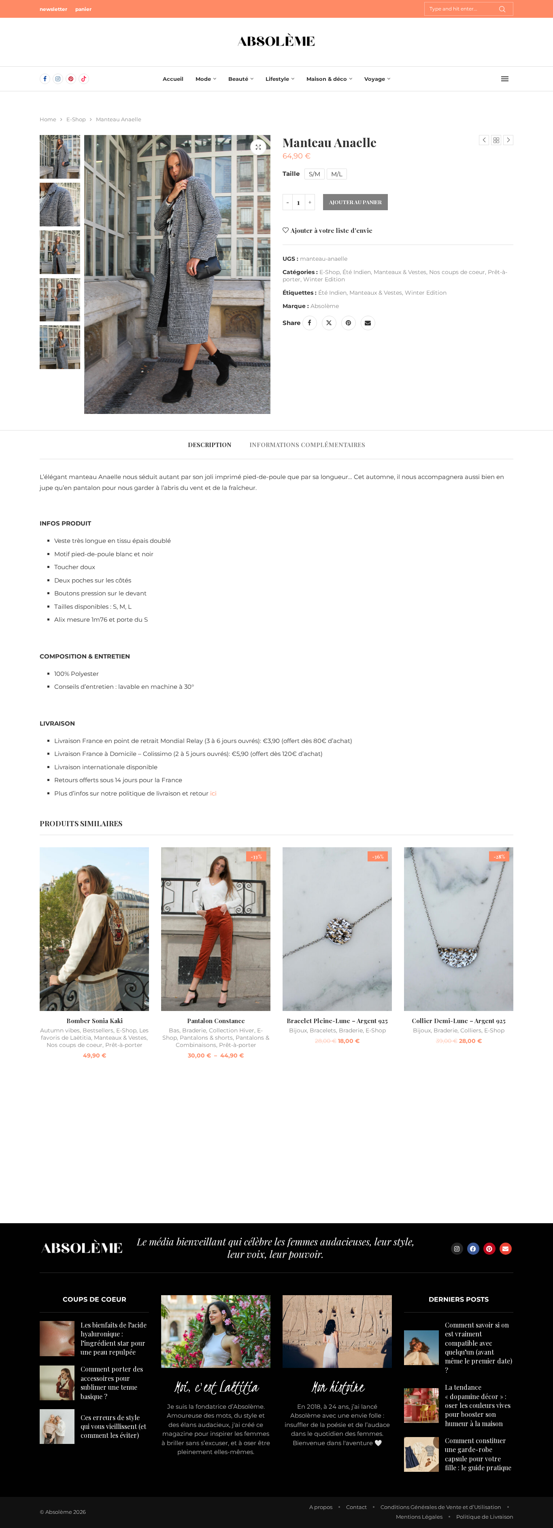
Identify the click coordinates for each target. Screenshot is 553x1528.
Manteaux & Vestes (400, 272)
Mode (203, 79)
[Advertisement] (276, 1146)
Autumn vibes (60, 1030)
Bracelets (323, 1030)
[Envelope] (506, 1249)
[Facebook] (45, 79)
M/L (336, 174)
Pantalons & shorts (206, 1037)
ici (213, 793)
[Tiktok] (84, 79)
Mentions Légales (419, 1516)
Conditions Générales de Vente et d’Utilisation (441, 1507)
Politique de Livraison (484, 1516)
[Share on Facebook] (309, 323)
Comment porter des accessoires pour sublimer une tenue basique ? (112, 1382)
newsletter (53, 9)
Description (210, 445)
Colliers (470, 1030)
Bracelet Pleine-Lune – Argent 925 (337, 1021)
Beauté (238, 79)
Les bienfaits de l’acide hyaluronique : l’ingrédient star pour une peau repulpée (114, 1338)
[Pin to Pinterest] (348, 323)
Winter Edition (324, 279)
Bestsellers (98, 1030)
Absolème (325, 306)
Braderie (194, 1030)
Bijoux (298, 1030)
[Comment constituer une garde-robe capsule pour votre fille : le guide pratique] (421, 1454)
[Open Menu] (504, 78)
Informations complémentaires (307, 445)
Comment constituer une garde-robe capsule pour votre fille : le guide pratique (478, 1454)
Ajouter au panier (355, 201)
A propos (320, 1507)
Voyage (374, 79)
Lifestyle (277, 79)
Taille (291, 173)
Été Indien (356, 272)
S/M (314, 174)
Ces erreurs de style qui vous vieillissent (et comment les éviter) (113, 1426)
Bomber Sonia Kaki (94, 1021)
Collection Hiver (231, 1030)
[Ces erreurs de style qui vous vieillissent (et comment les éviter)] (57, 1426)
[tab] (210, 445)
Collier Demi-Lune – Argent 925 (459, 1021)
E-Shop (76, 119)
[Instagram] (58, 79)
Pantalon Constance (216, 1021)
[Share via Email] (368, 323)
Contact (356, 1507)
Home (48, 119)
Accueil (173, 79)
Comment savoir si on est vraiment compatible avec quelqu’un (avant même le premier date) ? (478, 1347)
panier (83, 9)
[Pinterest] (71, 79)
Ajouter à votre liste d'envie (331, 230)
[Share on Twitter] (329, 323)
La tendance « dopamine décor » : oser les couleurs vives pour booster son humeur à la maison (477, 1405)
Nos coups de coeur (457, 272)
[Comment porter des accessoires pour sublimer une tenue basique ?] (57, 1382)
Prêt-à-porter (124, 1045)
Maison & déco (326, 79)
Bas (174, 1030)
